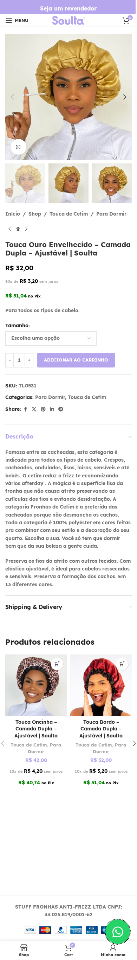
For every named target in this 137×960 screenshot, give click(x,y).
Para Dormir (111, 214)
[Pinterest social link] (43, 409)
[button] (12, 97)
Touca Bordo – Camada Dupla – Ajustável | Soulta (101, 729)
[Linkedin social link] (52, 409)
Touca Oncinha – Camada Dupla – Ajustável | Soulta (36, 729)
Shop (34, 214)
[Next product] (26, 229)
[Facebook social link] (25, 409)
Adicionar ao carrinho (76, 360)
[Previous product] (9, 229)
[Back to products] (18, 229)
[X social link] (34, 409)
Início (12, 214)
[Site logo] (68, 20)
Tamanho (16, 325)
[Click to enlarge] (18, 147)
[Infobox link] (68, 8)
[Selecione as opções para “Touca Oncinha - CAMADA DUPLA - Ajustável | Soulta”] (57, 664)
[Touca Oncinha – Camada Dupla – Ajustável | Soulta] (36, 685)
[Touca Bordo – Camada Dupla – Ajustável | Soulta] (101, 685)
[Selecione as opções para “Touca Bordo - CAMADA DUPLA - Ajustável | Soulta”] (122, 664)
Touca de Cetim (69, 214)
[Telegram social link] (60, 409)
